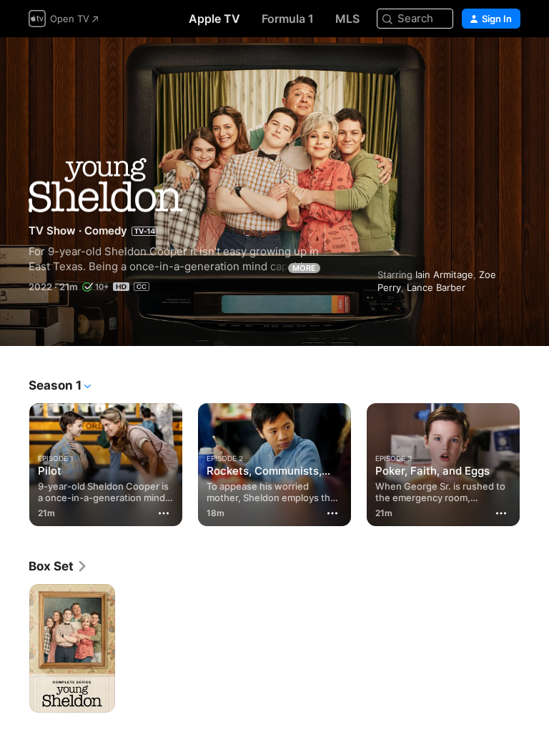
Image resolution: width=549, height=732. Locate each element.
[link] (58, 566)
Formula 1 (288, 18)
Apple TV (214, 18)
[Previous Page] (14, 462)
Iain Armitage (444, 274)
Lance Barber (436, 287)
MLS (347, 18)
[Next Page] (535, 462)
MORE (304, 268)
